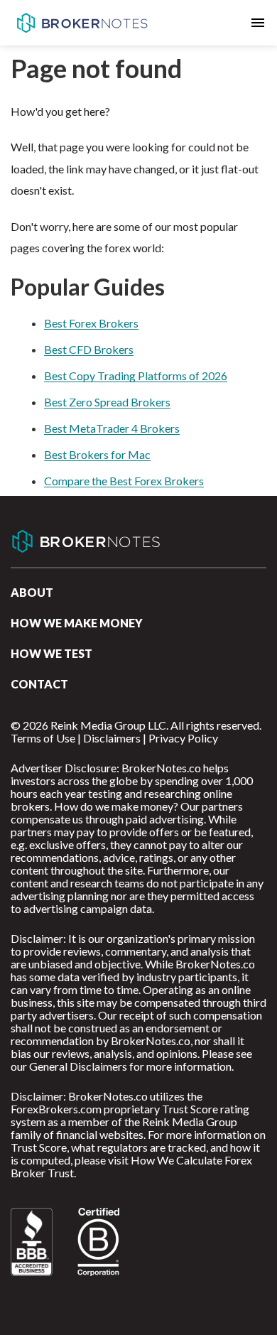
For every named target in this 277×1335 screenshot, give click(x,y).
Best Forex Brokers (91, 323)
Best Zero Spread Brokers (107, 402)
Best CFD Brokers (89, 349)
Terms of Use (43, 738)
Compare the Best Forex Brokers (124, 480)
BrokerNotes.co (82, 23)
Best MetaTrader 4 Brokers (112, 428)
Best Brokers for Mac (97, 454)
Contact (39, 684)
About (32, 592)
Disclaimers (112, 738)
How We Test (51, 653)
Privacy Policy (183, 738)
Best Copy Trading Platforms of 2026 (135, 375)
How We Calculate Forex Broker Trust (131, 1166)
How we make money (77, 622)
